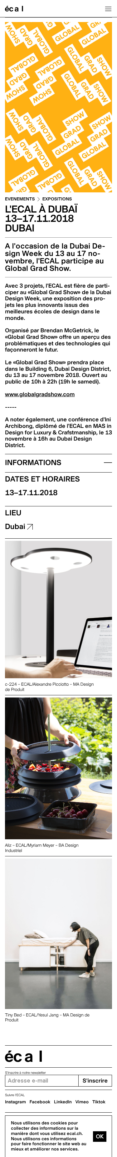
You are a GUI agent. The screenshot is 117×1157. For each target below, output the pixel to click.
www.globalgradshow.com (40, 394)
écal (23, 1056)
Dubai (16, 526)
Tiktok (98, 1102)
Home (14, 8)
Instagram (15, 1102)
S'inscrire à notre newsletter (25, 1073)
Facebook (40, 1102)
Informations (33, 462)
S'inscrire (95, 1081)
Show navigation (108, 8)
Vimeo (82, 1102)
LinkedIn (63, 1102)
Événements (20, 199)
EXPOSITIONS (57, 199)
